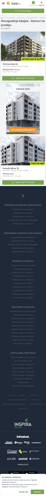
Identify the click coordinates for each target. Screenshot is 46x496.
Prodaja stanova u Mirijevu (23, 224)
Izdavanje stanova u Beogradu (23, 237)
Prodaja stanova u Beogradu (23, 209)
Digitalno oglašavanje (16, 400)
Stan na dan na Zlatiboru (23, 344)
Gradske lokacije (32, 18)
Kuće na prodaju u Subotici (23, 368)
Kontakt (34, 395)
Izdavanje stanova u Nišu (23, 315)
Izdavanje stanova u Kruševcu (23, 329)
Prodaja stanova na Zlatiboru (23, 294)
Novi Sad (20, 18)
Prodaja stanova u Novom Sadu (23, 265)
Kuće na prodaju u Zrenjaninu (23, 372)
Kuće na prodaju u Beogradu (23, 375)
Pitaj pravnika (23, 382)
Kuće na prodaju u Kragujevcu (23, 364)
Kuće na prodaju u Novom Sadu (23, 357)
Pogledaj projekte (23, 130)
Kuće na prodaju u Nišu (23, 361)
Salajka (42, 18)
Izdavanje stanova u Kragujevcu (23, 318)
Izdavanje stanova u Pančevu (23, 333)
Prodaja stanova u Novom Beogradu (23, 220)
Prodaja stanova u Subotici (23, 276)
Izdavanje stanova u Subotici (23, 322)
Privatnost (23, 409)
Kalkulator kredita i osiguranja (23, 386)
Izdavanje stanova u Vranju (23, 340)
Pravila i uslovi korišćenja (13, 404)
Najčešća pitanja (36, 404)
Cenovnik (35, 400)
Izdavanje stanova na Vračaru (23, 248)
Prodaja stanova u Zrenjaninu (23, 280)
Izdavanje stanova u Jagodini (23, 336)
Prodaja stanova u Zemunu (23, 217)
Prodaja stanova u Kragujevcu (23, 273)
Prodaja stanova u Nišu (23, 269)
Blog (11, 395)
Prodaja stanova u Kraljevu (23, 298)
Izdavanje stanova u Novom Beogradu (23, 245)
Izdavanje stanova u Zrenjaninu (23, 326)
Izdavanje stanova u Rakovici (23, 252)
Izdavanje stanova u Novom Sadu (23, 311)
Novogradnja (10, 18)
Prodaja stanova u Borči (23, 213)
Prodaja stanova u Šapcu (23, 283)
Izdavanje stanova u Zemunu (23, 241)
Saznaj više (23, 492)
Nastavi (37, 492)
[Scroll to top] (23, 196)
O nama (22, 395)
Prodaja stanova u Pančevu (23, 291)
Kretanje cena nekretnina (23, 379)
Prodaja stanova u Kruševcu (23, 287)
